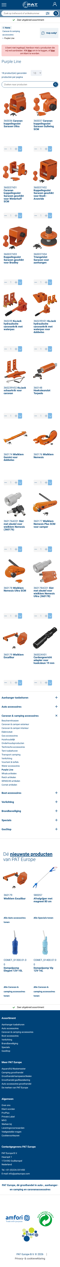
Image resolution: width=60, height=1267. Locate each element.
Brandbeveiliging (10, 1043)
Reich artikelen (9, 777)
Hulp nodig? (51, 33)
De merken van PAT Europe (15, 1087)
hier (30, 50)
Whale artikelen (9, 773)
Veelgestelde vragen (11, 1131)
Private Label (8, 1116)
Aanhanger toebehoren (13, 1024)
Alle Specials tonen (43, 918)
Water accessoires (11, 766)
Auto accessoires (10, 1028)
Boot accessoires (10, 1036)
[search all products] (55, 13)
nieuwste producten (31, 854)
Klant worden (8, 1109)
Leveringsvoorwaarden (13, 1128)
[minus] (6, 149)
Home (7, 28)
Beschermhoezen (10, 720)
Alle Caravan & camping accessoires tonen (14, 991)
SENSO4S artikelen (11, 781)
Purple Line (7, 769)
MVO (4, 1120)
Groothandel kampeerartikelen (17, 1076)
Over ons (6, 1105)
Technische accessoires (13, 747)
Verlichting (7, 758)
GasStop (6, 1051)
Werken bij (7, 1124)
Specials (6, 1047)
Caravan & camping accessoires (17, 1032)
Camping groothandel (12, 1072)
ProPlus (5, 1113)
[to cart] (20, 149)
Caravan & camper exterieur (15, 724)
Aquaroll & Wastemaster (14, 1068)
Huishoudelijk (8, 739)
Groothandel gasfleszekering (16, 1080)
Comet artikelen (9, 784)
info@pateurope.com (19, 1173)
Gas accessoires (10, 735)
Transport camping (11, 754)
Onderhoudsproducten (13, 743)
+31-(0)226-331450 (15, 1170)
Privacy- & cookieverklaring (30, 1258)
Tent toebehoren (10, 750)
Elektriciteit (7, 732)
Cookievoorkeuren (11, 1135)
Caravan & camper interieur (15, 728)
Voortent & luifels (10, 762)
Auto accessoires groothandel (16, 1083)
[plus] (16, 149)
